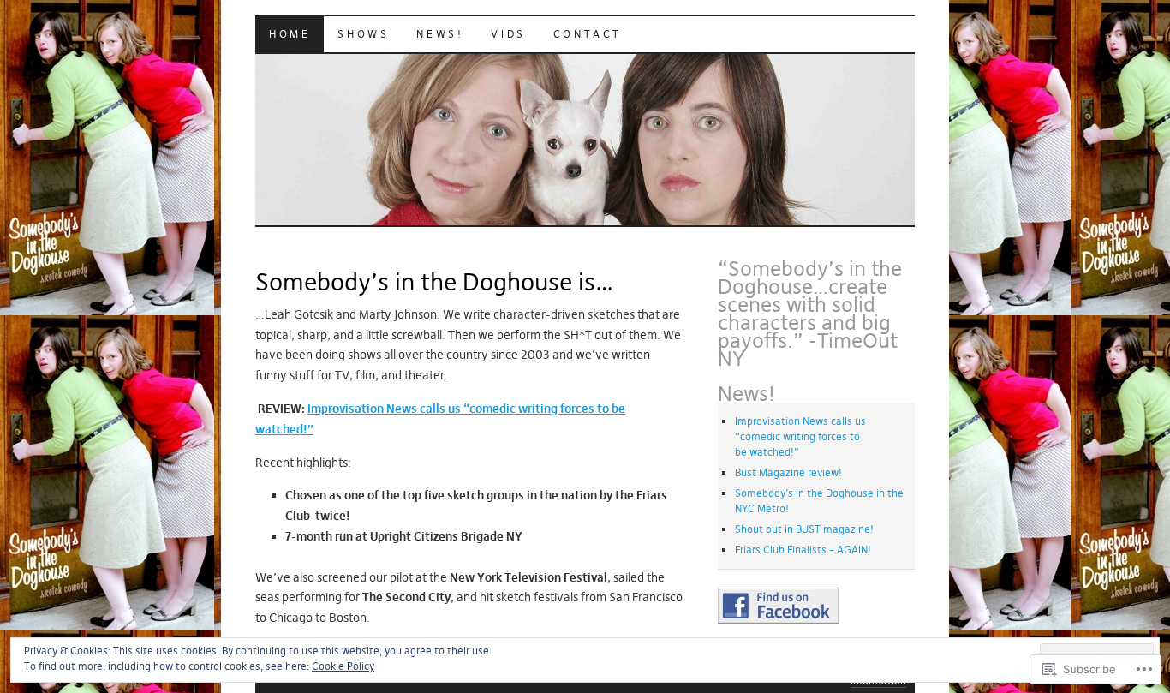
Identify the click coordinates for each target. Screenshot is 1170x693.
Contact (587, 33)
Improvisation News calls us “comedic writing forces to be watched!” (800, 436)
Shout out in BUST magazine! (804, 529)
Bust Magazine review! (788, 472)
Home (289, 33)
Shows (363, 33)
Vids (508, 33)
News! (439, 33)
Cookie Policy (343, 666)
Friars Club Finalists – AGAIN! (803, 549)
